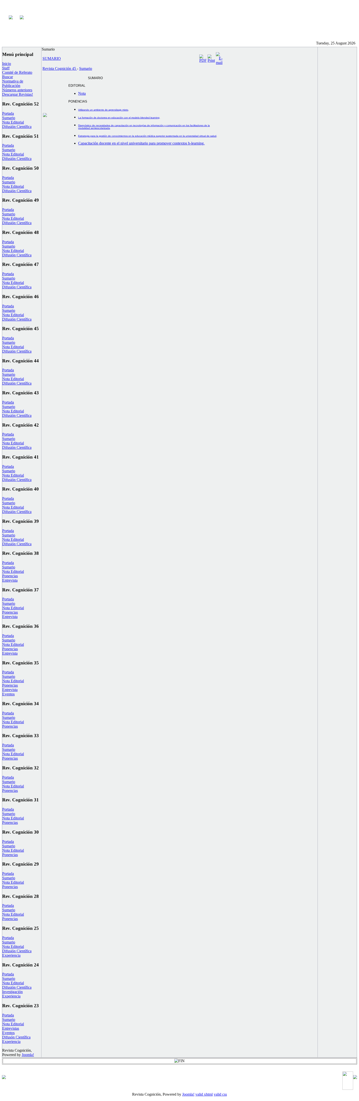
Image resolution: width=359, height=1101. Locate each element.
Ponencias (10, 576)
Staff (6, 68)
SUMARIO (51, 58)
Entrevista (10, 580)
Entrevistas (10, 1028)
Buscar (7, 77)
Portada (8, 113)
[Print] (211, 60)
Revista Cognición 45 (59, 68)
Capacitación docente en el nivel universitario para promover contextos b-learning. (141, 143)
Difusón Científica (16, 1037)
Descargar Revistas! (17, 94)
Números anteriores (17, 90)
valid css (220, 1094)
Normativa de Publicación (12, 83)
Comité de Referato (17, 72)
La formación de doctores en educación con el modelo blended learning (118, 117)
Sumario (8, 118)
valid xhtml (204, 1094)
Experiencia (11, 955)
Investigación (12, 992)
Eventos (8, 694)
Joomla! (28, 1055)
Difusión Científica (17, 127)
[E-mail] (219, 63)
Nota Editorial (13, 122)
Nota (82, 93)
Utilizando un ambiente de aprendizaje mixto (103, 109)
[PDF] (203, 60)
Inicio (6, 64)
